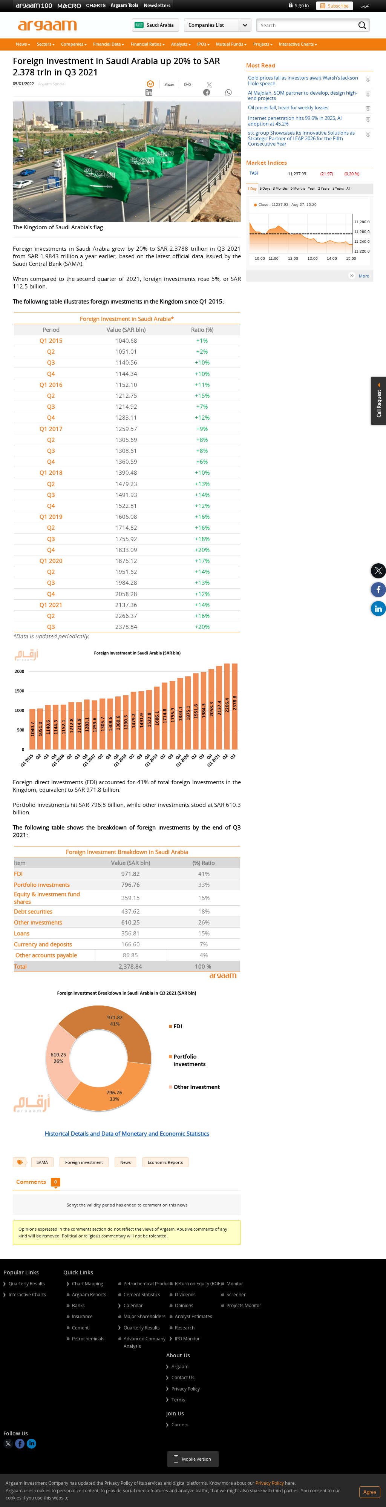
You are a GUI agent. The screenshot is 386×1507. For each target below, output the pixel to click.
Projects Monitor (244, 1305)
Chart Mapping (87, 1283)
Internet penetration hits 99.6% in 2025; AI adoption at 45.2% (295, 120)
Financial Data (107, 44)
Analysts (179, 44)
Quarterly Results (27, 1283)
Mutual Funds (230, 44)
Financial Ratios (146, 44)
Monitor (235, 1283)
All (348, 190)
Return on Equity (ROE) (198, 1283)
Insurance (82, 1316)
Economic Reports (165, 1162)
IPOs (202, 44)
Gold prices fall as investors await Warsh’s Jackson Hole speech (303, 80)
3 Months (280, 190)
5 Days (265, 190)
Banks (78, 1305)
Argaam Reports (89, 1294)
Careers (180, 1424)
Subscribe (338, 6)
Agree (369, 1492)
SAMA (42, 1162)
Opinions (184, 1305)
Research (185, 1328)
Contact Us (183, 1377)
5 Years (338, 190)
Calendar (133, 1305)
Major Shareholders (144, 1316)
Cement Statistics (142, 1294)
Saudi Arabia (160, 25)
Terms (178, 1400)
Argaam (180, 1366)
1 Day (253, 190)
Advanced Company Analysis (144, 1342)
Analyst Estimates (193, 1316)
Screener (236, 1294)
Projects (261, 44)
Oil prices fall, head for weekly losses (288, 108)
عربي (365, 5)
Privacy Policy (186, 1389)
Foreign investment (84, 1162)
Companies (72, 44)
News (22, 44)
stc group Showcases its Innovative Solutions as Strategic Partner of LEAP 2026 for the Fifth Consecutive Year (301, 138)
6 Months (298, 190)
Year (312, 190)
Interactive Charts (297, 44)
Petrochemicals (88, 1338)
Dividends (185, 1294)
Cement (80, 1328)
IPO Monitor (187, 1338)
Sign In (301, 5)
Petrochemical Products (148, 1283)
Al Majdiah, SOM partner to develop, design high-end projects (302, 95)
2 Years (324, 190)
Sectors (44, 44)
